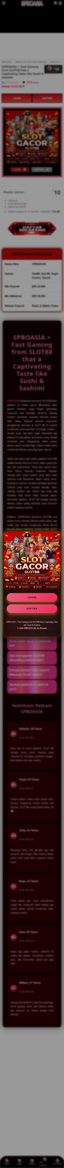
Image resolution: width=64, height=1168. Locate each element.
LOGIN (32, 597)
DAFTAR (32, 608)
